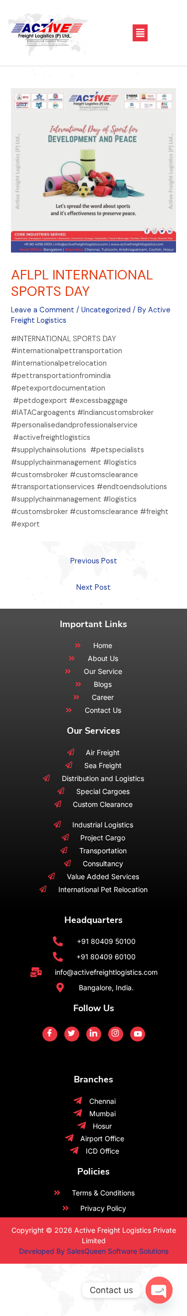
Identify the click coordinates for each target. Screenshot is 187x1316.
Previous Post (93, 561)
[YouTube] (137, 1034)
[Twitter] (71, 1034)
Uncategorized (106, 310)
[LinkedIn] (93, 1034)
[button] (140, 32)
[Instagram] (115, 1034)
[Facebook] (49, 1034)
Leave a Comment (42, 310)
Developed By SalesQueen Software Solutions (94, 1251)
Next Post (93, 587)
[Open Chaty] (159, 1290)
